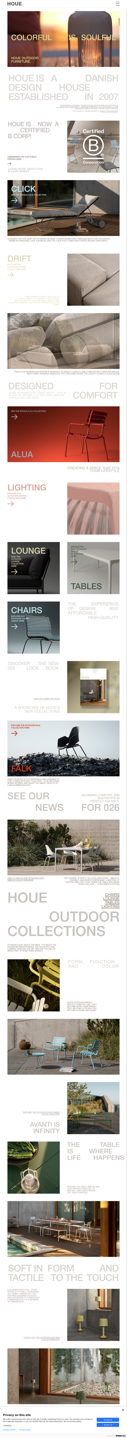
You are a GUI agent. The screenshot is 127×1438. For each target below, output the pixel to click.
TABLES (112, 902)
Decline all (108, 1425)
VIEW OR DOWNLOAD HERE (47, 699)
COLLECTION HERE (50, 1114)
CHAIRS (112, 894)
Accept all (108, 1420)
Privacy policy (25, 1430)
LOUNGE (111, 898)
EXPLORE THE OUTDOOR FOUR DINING (41, 1112)
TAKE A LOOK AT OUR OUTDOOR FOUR (25, 878)
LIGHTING (110, 906)
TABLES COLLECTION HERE (20, 880)
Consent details (9, 1430)
